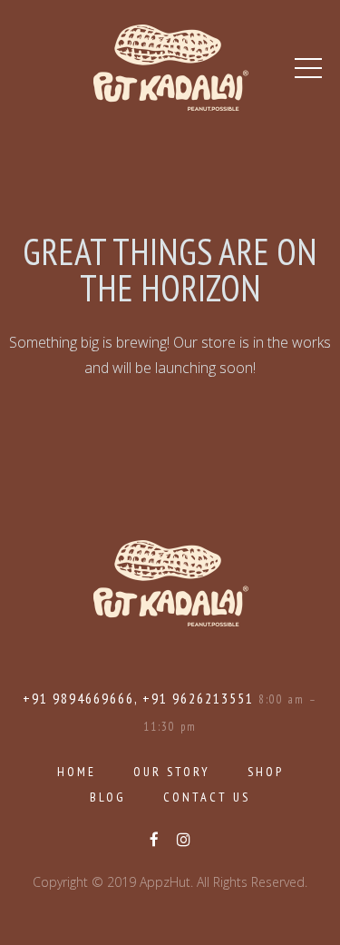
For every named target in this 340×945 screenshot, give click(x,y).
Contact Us (206, 797)
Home (76, 771)
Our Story (171, 771)
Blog (108, 797)
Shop (266, 771)
